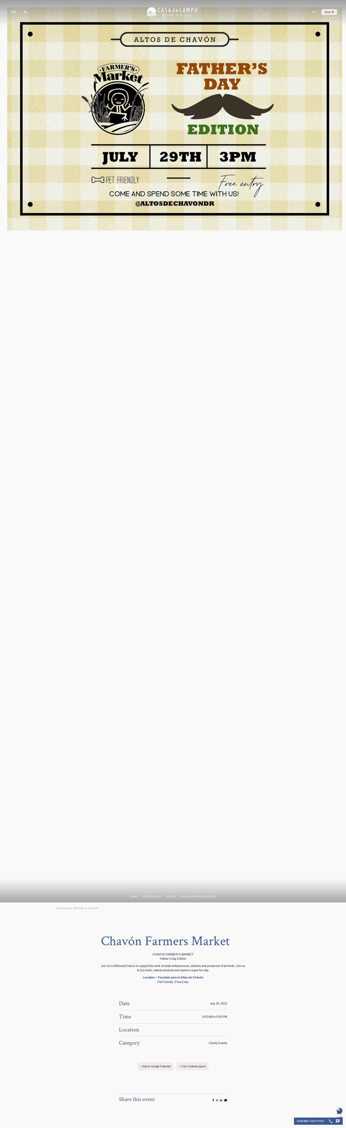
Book (328, 12)
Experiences (152, 896)
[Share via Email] (225, 1100)
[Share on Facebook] (213, 1100)
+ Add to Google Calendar (155, 1066)
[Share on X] (217, 1100)
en (314, 12)
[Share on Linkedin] (221, 1100)
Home (134, 896)
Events (171, 896)
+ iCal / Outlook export (192, 1066)
